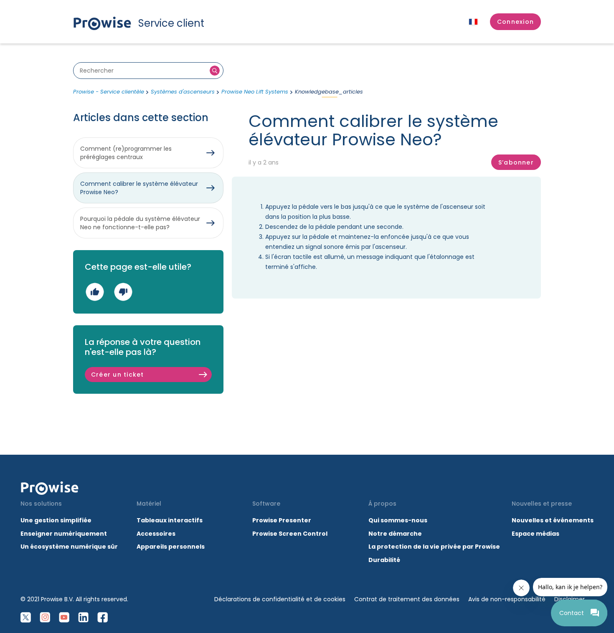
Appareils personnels (171, 546)
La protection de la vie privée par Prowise (434, 546)
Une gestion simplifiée (55, 520)
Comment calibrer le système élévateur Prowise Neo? (139, 188)
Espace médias (535, 533)
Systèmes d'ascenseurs (183, 92)
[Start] (49, 488)
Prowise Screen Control (289, 533)
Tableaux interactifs (170, 520)
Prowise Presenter (281, 520)
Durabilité (384, 560)
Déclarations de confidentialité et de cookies (279, 599)
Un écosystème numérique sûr (69, 546)
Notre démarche (395, 533)
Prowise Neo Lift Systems (254, 92)
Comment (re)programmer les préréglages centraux (126, 152)
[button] (515, 21)
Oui (95, 292)
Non (123, 292)
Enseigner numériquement (63, 533)
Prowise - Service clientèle (108, 92)
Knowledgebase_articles (329, 92)
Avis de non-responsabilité (506, 599)
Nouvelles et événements (553, 520)
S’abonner (516, 162)
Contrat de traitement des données (406, 599)
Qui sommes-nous (397, 520)
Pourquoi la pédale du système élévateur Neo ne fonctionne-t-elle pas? (140, 223)
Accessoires (156, 533)
